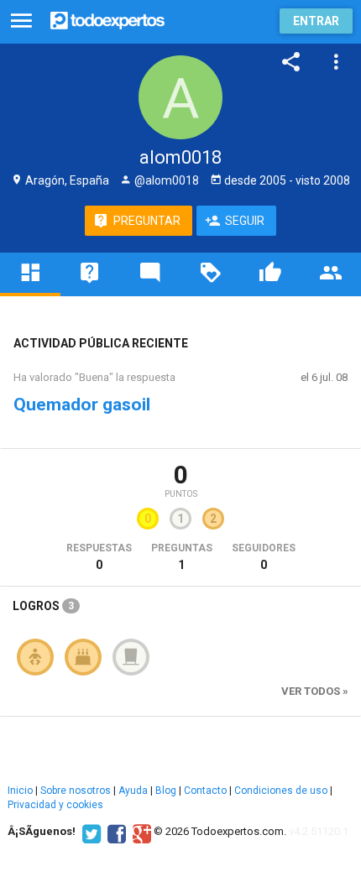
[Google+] (139, 831)
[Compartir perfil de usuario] (291, 62)
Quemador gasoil (81, 404)
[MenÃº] (21, 21)
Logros (43, 606)
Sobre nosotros (75, 790)
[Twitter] (89, 831)
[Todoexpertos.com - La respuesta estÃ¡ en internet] (107, 19)
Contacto (205, 790)
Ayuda (133, 790)
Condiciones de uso (280, 790)
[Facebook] (114, 831)
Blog (165, 790)
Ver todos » (314, 691)
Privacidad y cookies (55, 805)
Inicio (20, 790)
